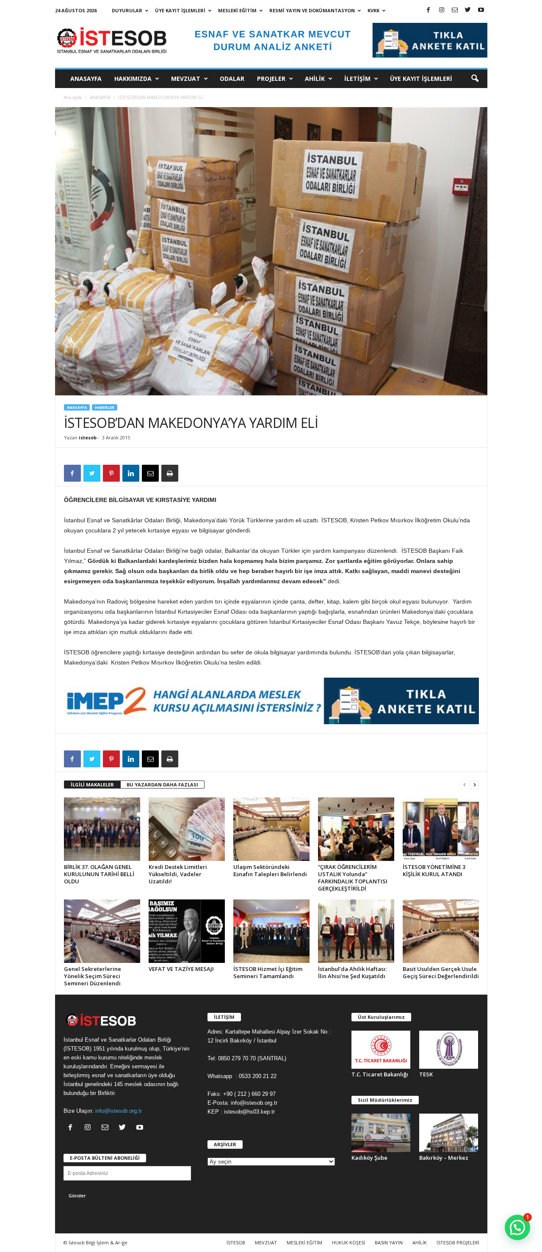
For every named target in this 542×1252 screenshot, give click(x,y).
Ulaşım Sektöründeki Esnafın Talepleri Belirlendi (270, 870)
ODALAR (232, 78)
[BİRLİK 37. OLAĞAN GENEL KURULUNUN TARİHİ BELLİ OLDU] (102, 829)
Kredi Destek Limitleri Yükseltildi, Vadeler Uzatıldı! (178, 874)
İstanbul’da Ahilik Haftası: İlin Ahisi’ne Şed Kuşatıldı (352, 972)
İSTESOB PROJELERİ (458, 1242)
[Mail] (455, 10)
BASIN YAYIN (389, 1242)
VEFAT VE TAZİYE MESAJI (181, 969)
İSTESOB (236, 1242)
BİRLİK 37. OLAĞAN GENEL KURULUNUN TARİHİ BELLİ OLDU (99, 874)
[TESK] (448, 1050)
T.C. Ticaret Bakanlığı (379, 1074)
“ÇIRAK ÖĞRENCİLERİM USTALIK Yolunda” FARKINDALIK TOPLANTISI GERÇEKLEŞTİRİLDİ (352, 877)
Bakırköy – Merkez (443, 1157)
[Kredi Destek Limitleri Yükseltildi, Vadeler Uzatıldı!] (187, 829)
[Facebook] (428, 10)
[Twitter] (468, 10)
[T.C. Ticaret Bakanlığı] (381, 1050)
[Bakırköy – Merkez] (448, 1133)
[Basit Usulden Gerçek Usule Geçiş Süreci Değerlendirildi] (441, 931)
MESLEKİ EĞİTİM (237, 10)
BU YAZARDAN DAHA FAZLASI (162, 784)
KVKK (373, 10)
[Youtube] (481, 10)
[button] (474, 78)
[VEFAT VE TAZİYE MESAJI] (187, 931)
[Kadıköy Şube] (381, 1133)
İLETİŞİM (357, 78)
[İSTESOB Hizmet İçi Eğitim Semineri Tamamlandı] (271, 931)
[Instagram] (442, 10)
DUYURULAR (127, 10)
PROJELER (271, 78)
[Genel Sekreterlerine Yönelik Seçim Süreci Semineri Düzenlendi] (102, 931)
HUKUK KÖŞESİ (348, 1242)
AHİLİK (315, 78)
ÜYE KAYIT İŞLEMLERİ (180, 10)
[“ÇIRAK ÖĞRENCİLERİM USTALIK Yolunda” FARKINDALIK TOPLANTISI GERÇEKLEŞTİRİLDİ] (356, 829)
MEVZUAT (185, 78)
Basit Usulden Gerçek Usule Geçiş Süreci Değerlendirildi (441, 972)
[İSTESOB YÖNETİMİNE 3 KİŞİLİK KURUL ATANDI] (441, 829)
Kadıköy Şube (369, 1157)
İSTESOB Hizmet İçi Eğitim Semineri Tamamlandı (267, 972)
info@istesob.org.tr (118, 1111)
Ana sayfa (73, 97)
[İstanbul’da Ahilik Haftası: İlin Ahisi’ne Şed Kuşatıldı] (356, 931)
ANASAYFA (86, 78)
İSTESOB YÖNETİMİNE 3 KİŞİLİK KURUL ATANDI (434, 870)
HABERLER (104, 407)
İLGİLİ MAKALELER (92, 784)
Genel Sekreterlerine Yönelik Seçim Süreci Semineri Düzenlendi (92, 976)
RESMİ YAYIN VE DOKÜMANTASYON (312, 10)
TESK (426, 1074)
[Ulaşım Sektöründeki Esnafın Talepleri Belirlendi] (271, 829)
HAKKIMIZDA (133, 78)
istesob (88, 437)
